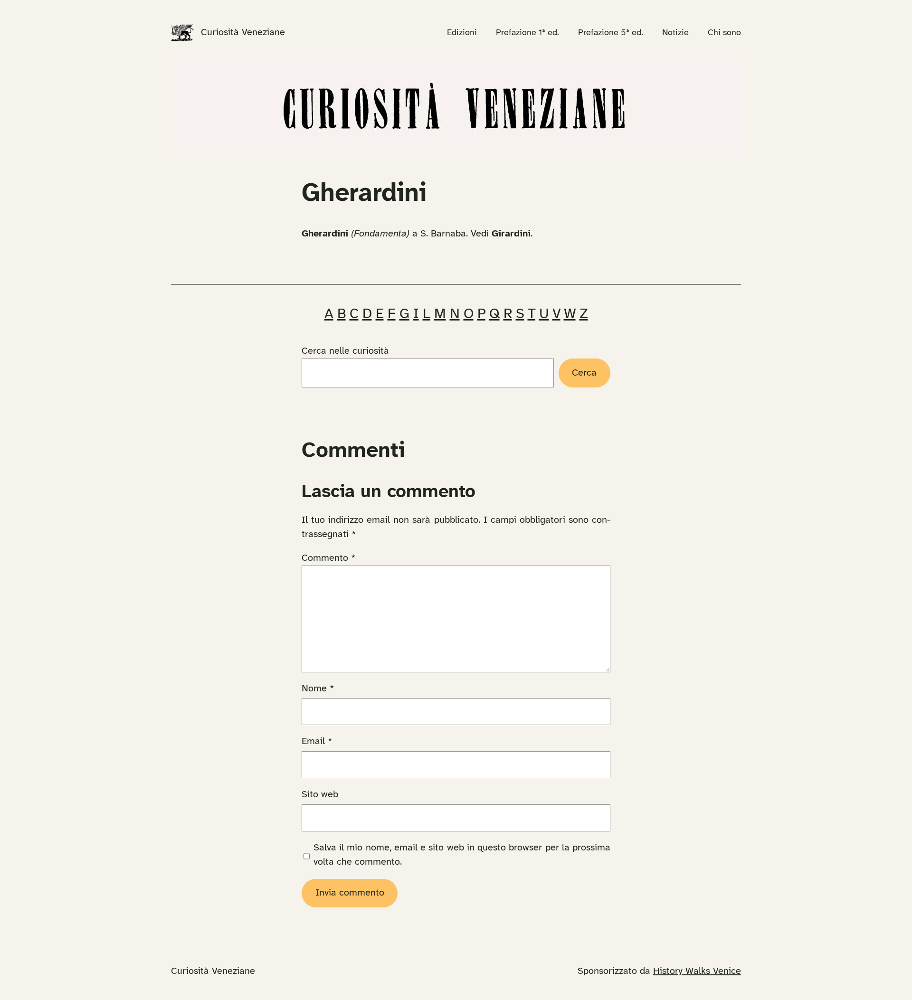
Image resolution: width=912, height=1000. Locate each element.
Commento (329, 558)
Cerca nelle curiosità (345, 351)
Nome (318, 689)
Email (317, 741)
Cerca (584, 373)
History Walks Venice (697, 971)
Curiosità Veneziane (243, 33)
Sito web (320, 795)
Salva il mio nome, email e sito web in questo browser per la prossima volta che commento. (462, 855)
